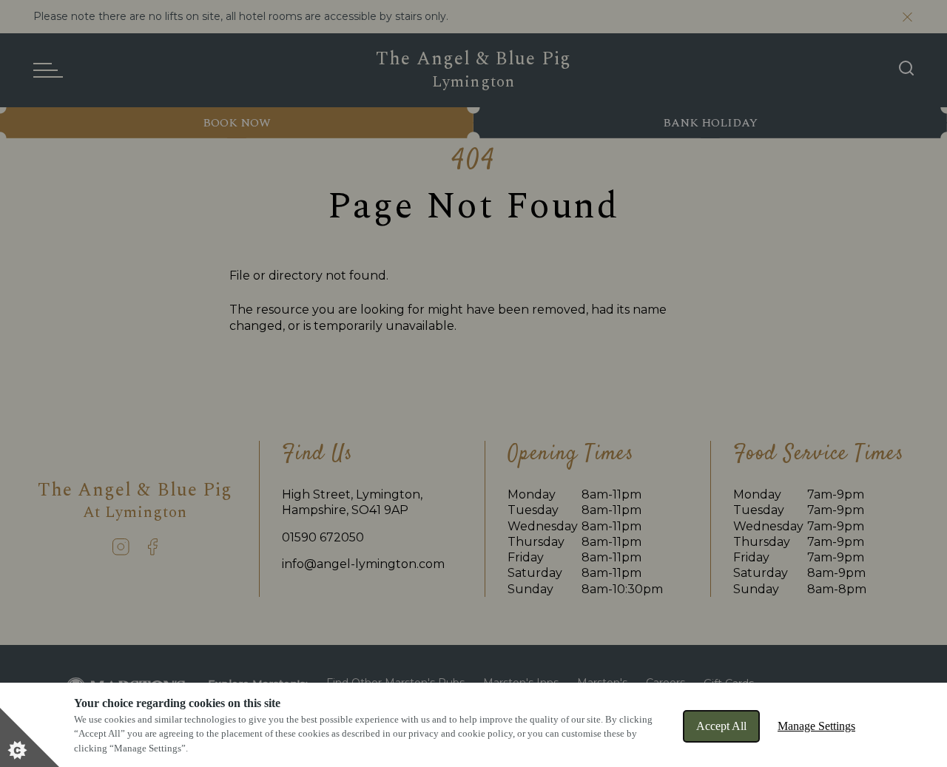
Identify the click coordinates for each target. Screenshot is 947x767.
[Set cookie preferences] (29, 737)
